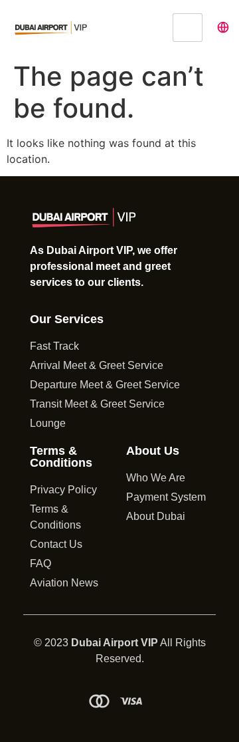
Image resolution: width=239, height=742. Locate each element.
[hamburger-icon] (187, 27)
